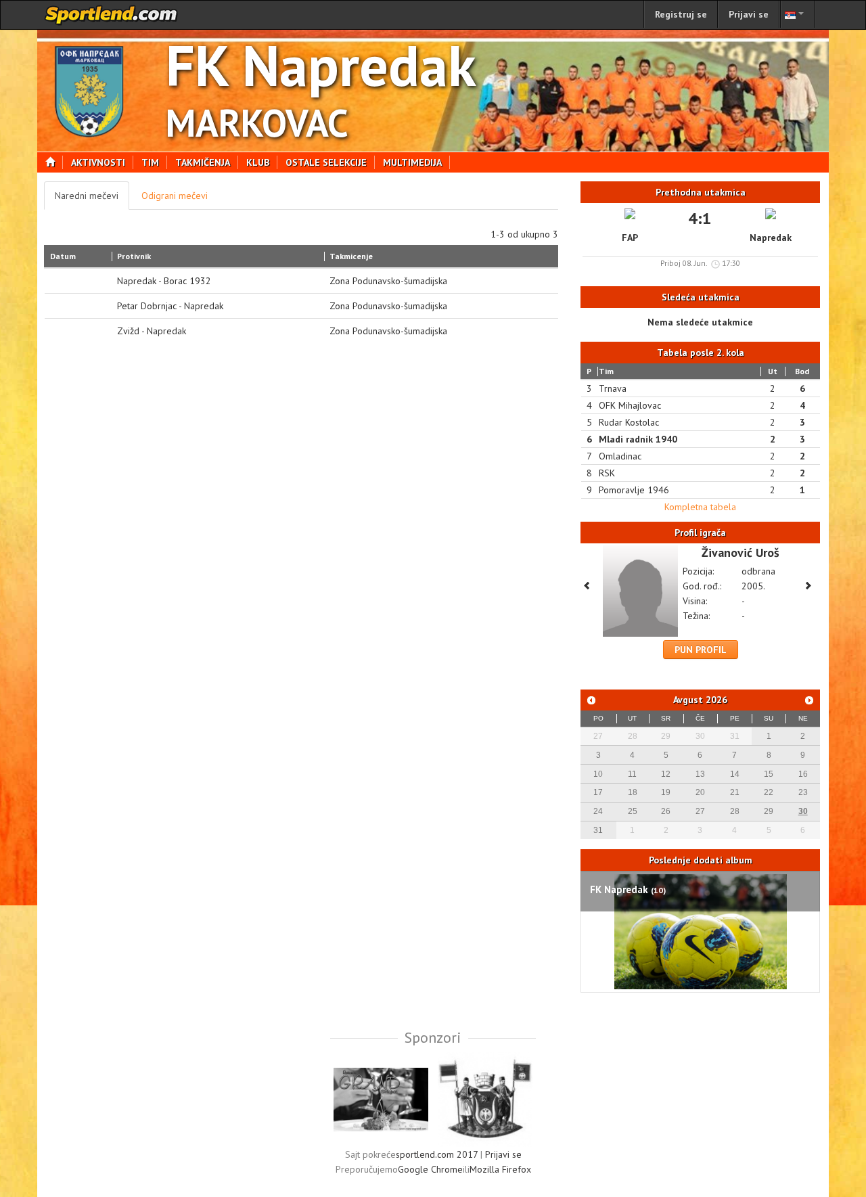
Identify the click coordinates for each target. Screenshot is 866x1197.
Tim (150, 162)
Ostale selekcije (326, 162)
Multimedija (412, 162)
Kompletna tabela (700, 507)
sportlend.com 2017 (437, 1154)
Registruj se (681, 14)
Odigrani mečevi (174, 195)
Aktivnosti (98, 162)
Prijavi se (749, 14)
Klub (257, 162)
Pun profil (701, 649)
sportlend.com (111, 15)
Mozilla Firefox (500, 1169)
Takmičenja (202, 162)
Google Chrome (430, 1169)
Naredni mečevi (86, 195)
